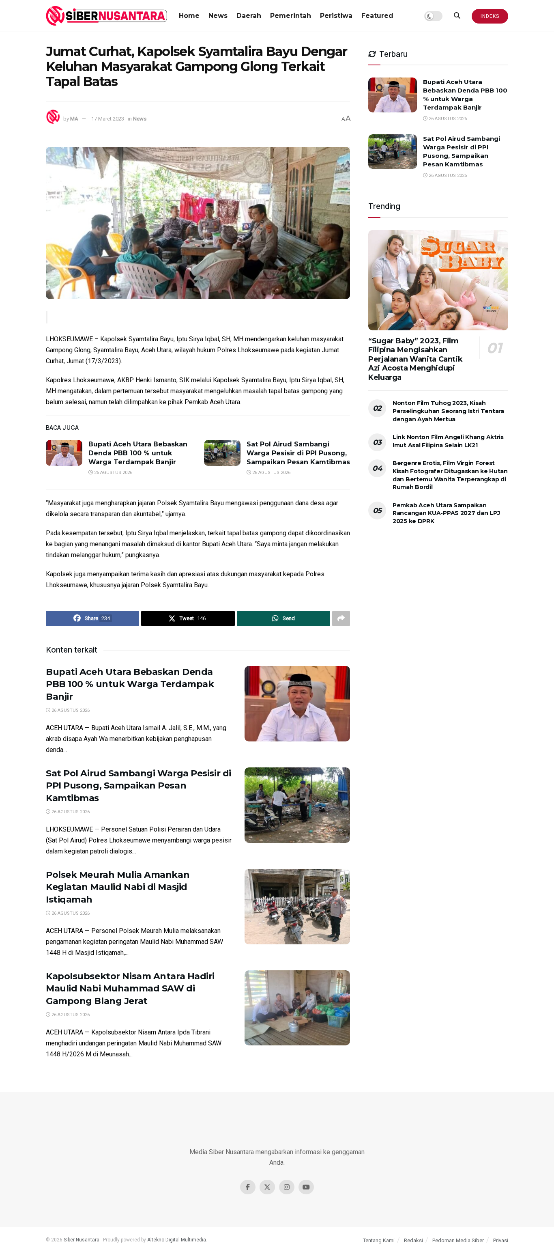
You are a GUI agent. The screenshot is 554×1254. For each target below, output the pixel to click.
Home (189, 15)
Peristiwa (336, 15)
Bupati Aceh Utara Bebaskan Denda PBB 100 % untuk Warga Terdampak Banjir (137, 453)
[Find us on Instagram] (286, 1187)
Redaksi (413, 1240)
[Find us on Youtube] (306, 1187)
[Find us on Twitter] (267, 1187)
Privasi (500, 1240)
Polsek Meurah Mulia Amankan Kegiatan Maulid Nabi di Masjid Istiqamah (117, 887)
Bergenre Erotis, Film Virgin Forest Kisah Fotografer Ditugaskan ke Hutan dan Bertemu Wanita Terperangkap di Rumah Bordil (450, 475)
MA (74, 119)
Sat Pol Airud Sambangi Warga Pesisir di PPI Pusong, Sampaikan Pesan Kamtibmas (298, 453)
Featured (377, 15)
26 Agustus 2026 (112, 472)
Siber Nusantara (81, 1240)
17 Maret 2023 (107, 119)
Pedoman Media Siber (458, 1240)
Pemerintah (290, 15)
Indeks (490, 16)
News (218, 15)
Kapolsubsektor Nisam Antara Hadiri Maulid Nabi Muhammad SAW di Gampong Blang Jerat (130, 989)
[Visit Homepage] (106, 16)
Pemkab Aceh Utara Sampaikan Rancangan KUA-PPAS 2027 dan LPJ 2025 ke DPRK (446, 513)
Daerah (248, 15)
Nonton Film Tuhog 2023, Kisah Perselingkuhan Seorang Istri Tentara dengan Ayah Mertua (448, 410)
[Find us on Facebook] (248, 1187)
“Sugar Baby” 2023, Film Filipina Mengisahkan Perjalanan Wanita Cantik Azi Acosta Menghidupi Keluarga (415, 359)
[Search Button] (457, 16)
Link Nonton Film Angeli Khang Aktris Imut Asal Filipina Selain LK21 (448, 441)
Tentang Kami (379, 1240)
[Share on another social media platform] (341, 618)
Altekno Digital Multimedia (176, 1240)
